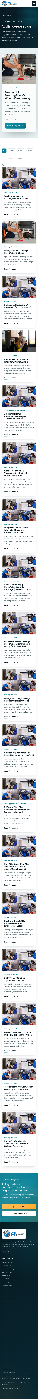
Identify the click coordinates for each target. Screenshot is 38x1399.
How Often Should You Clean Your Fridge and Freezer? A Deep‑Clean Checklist (17, 866)
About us (4, 1306)
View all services (7, 1285)
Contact (4, 1309)
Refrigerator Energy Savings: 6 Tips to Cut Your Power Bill (17, 699)
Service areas (6, 1297)
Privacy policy (6, 1316)
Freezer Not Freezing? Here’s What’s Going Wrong (17, 95)
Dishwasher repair (7, 1266)
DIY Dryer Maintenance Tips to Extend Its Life (14, 979)
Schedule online (10, 1358)
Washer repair (6, 1275)
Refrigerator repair (7, 1262)
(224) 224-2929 (20, 1213)
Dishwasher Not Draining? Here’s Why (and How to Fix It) (17, 306)
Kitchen (30, 151)
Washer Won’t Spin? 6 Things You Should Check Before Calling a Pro (15, 473)
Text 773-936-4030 (11, 1337)
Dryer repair (5, 1278)
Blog (3, 1303)
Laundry (11, 151)
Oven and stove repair (9, 1269)
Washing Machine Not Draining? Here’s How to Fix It (17, 197)
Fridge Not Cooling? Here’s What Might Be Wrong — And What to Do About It (16, 530)
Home (4, 15)
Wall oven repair (7, 1272)
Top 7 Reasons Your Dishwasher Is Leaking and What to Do (18, 1088)
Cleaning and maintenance (10, 1300)
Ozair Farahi (14, 1388)
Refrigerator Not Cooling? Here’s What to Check (16, 251)
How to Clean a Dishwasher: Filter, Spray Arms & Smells (16, 360)
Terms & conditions (8, 1319)
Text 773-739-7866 (11, 1333)
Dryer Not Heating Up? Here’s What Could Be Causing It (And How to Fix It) (17, 587)
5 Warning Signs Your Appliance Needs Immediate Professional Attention (17, 809)
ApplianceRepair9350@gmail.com (15, 1341)
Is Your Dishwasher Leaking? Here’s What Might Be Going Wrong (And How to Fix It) (17, 644)
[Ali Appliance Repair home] (9, 3)
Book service (20, 1207)
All (4, 151)
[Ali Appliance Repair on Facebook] (9, 1252)
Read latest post (13, 126)
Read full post (10, 214)
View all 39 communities (9, 1372)
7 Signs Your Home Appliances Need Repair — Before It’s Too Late (15, 416)
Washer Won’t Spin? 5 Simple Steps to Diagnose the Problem (18, 1033)
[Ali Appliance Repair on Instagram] (4, 1252)
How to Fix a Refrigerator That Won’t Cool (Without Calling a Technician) (16, 1143)
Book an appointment (8, 1313)
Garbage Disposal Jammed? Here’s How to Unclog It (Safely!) (19, 754)
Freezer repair (6, 1282)
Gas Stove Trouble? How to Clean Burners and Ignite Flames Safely (15, 923)
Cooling (21, 151)
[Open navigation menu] (34, 3)
